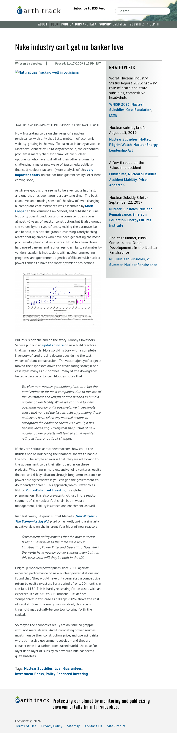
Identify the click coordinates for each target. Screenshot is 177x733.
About (43, 24)
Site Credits (116, 726)
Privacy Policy (51, 726)
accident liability (123, 179)
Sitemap (73, 726)
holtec (144, 139)
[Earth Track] (39, 10)
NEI (112, 259)
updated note (53, 345)
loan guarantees (68, 668)
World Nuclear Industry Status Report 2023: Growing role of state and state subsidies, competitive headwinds (133, 88)
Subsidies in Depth (144, 24)
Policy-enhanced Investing (67, 673)
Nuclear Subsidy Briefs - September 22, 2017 (128, 200)
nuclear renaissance (140, 264)
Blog (54, 24)
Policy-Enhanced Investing (46, 490)
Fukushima (117, 174)
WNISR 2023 (119, 104)
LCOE (113, 115)
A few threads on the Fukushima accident (126, 165)
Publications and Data (78, 24)
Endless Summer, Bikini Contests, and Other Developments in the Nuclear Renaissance (133, 245)
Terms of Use (25, 726)
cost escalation (138, 109)
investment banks (29, 673)
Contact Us (93, 726)
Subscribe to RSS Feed (89, 8)
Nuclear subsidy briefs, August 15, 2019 (127, 130)
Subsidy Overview (112, 24)
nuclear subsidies (38, 668)
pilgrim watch (120, 144)
